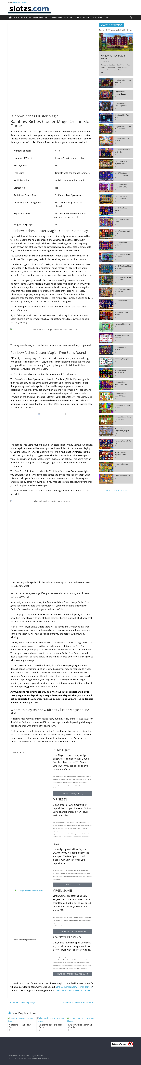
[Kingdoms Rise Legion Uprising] (106, 79)
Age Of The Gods (121, 301)
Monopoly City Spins (122, 359)
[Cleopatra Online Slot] (106, 475)
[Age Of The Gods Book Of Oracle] (106, 149)
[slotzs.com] (10, 17)
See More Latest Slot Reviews (116, 490)
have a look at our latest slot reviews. (73, 990)
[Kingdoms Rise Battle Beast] (116, 34)
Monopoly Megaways (122, 324)
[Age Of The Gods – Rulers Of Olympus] (106, 172)
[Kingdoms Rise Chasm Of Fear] (106, 137)
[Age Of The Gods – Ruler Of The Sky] (106, 184)
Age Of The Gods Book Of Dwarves (123, 290)
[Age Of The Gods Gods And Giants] (106, 276)
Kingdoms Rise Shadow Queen (20, 1026)
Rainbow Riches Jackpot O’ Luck (120, 395)
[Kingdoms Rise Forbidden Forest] (51, 1018)
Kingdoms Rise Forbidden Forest (50, 1026)
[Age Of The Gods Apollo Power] (106, 242)
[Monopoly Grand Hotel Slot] (106, 440)
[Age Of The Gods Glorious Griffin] (106, 195)
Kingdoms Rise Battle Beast (113, 57)
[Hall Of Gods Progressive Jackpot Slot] (106, 427)
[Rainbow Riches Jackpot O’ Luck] (106, 393)
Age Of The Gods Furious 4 (121, 209)
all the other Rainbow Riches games (74, 986)
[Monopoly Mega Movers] (106, 346)
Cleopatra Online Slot (122, 476)
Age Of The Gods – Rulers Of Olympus (122, 174)
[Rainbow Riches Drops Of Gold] (106, 404)
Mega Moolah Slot (121, 464)
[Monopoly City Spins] (106, 358)
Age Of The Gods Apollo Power (121, 244)
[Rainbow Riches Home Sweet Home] (106, 416)
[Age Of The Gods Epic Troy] (106, 230)
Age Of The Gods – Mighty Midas (121, 162)
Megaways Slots (40, 17)
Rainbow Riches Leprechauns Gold (121, 383)
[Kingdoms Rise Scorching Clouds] (81, 1018)
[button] (72, 793)
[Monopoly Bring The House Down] (106, 369)
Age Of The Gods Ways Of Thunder (123, 255)
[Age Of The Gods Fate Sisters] (106, 218)
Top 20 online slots (22, 17)
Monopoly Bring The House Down (122, 371)
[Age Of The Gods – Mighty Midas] (106, 160)
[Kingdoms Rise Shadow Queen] (22, 1018)
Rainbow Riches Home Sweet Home (123, 418)
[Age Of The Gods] (106, 300)
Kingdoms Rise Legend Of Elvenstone (123, 128)
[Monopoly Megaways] (106, 323)
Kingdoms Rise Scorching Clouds (80, 1026)
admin (107, 61)
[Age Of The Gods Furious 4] (106, 207)
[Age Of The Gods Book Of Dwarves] (106, 288)
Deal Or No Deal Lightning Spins (120, 453)
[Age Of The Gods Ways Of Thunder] (106, 253)
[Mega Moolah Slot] (106, 463)
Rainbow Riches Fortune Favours (79, 1002)
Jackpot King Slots (82, 17)
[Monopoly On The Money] (106, 311)
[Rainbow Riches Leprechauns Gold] (106, 381)
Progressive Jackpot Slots (61, 17)
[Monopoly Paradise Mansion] (106, 335)
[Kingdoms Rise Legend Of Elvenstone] (106, 126)
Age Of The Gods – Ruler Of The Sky (121, 186)
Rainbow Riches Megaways (21, 1002)
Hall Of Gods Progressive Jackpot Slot (122, 430)
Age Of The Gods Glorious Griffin (121, 197)
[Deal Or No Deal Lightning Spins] (106, 451)
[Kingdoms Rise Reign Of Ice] (106, 114)
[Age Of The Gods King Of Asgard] (106, 265)
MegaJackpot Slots (101, 17)
